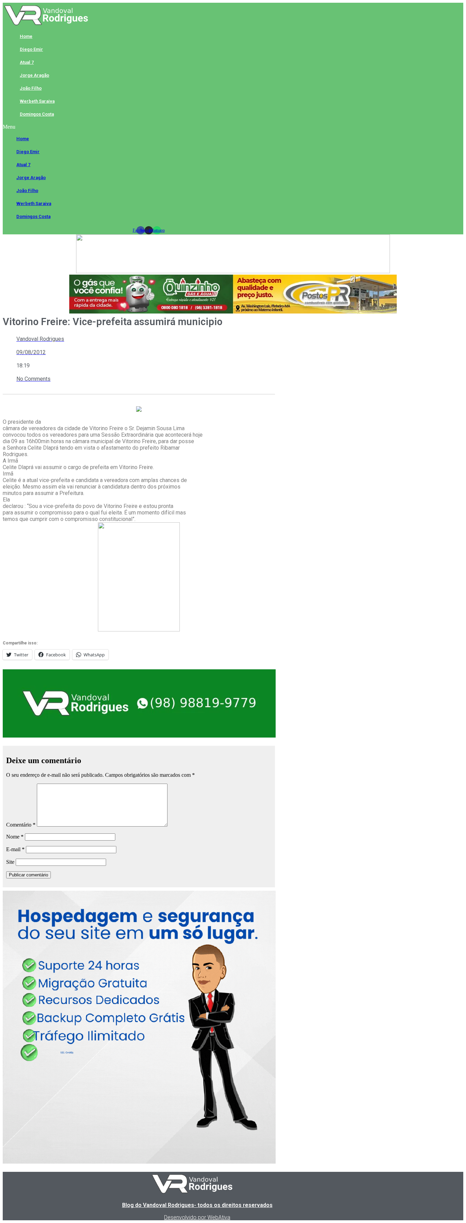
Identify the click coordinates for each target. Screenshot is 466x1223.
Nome (15, 837)
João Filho (31, 88)
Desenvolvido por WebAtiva (197, 1217)
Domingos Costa (37, 114)
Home (26, 36)
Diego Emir (31, 49)
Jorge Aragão (34, 75)
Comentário (20, 825)
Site (10, 862)
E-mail (15, 849)
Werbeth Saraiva (37, 101)
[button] (148, 127)
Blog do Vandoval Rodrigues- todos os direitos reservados (197, 1205)
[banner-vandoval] (139, 735)
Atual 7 (27, 62)
